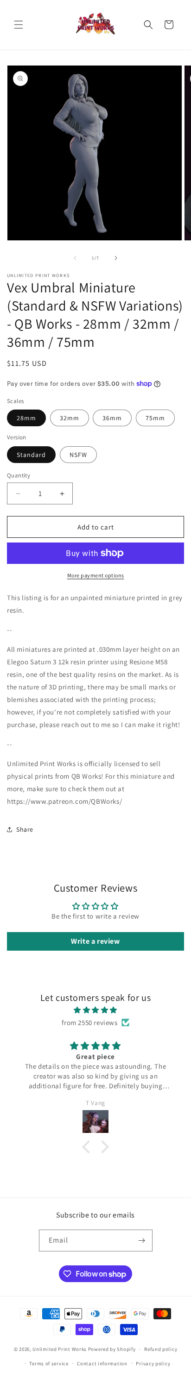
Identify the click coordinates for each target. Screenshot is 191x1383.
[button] (18, 24)
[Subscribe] (142, 1240)
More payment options (95, 575)
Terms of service (48, 1363)
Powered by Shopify (112, 1349)
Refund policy (160, 1349)
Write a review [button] (95, 941)
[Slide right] (116, 258)
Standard (31, 454)
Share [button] (24, 829)
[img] (95, 1010)
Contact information (102, 1363)
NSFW (78, 454)
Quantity (18, 475)
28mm (26, 418)
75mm (155, 418)
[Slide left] (75, 258)
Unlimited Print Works (59, 1349)
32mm (69, 418)
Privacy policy (153, 1363)
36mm (112, 418)
